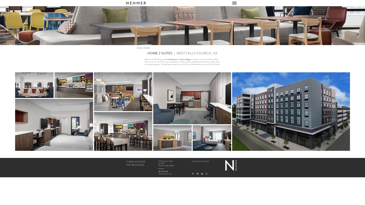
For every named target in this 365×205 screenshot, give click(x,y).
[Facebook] (193, 174)
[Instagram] (197, 174)
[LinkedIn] (202, 174)
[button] (234, 3)
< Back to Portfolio (143, 48)
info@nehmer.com (165, 174)
